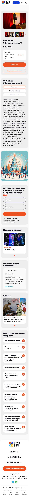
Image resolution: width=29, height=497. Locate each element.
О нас (10, 494)
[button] (3, 34)
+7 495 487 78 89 (14, 474)
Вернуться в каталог (14, 71)
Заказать (14, 65)
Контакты (24, 494)
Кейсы (17, 494)
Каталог (4, 494)
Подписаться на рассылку (14, 468)
